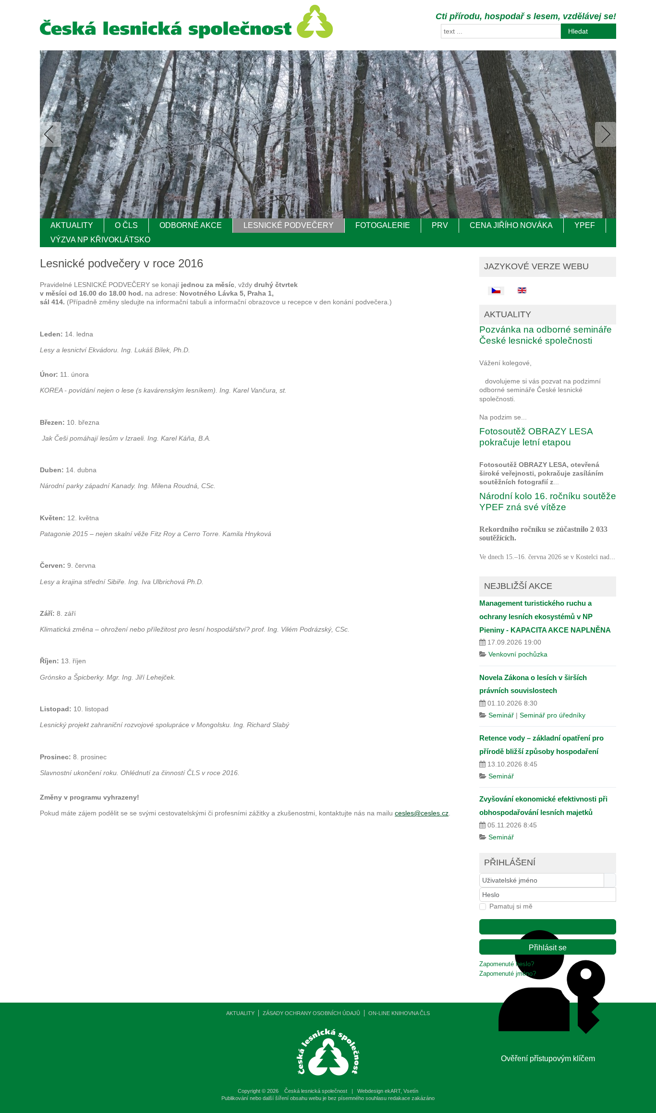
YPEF (584, 225)
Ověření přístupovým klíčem (547, 926)
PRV (440, 225)
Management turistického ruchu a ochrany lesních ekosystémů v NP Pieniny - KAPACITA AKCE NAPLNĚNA (545, 616)
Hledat (578, 31)
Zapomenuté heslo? (506, 964)
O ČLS (126, 225)
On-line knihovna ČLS (399, 1013)
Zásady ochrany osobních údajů (311, 1013)
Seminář (501, 715)
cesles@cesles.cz (422, 813)
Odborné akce (190, 225)
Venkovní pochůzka (517, 654)
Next (603, 134)
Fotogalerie (382, 225)
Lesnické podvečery (288, 225)
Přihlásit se (548, 948)
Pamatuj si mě (511, 906)
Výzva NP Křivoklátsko (100, 240)
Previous (52, 134)
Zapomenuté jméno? (507, 973)
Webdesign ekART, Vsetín (387, 1091)
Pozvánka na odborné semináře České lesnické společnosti (545, 335)
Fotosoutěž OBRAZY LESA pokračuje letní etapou (536, 436)
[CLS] (186, 36)
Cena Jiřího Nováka (511, 225)
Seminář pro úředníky (552, 715)
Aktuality (71, 225)
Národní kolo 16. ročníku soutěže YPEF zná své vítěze (547, 501)
